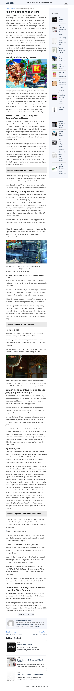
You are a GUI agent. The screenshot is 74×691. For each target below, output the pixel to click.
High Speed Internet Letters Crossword (62, 168)
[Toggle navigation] (65, 3)
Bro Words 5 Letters (24, 645)
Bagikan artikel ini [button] (25, 615)
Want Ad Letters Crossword (62, 74)
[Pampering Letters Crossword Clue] (11, 676)
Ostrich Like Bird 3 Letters (62, 66)
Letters (19, 642)
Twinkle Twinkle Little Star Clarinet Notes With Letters (61, 97)
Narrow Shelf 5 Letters (61, 110)
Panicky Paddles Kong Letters (25, 624)
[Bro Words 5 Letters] (11, 647)
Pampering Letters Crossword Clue (30, 675)
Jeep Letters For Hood (61, 58)
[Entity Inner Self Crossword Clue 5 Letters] (11, 662)
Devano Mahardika (23, 620)
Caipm (38, 626)
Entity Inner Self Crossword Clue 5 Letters (30, 661)
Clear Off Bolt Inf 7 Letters (61, 133)
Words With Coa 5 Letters (61, 50)
